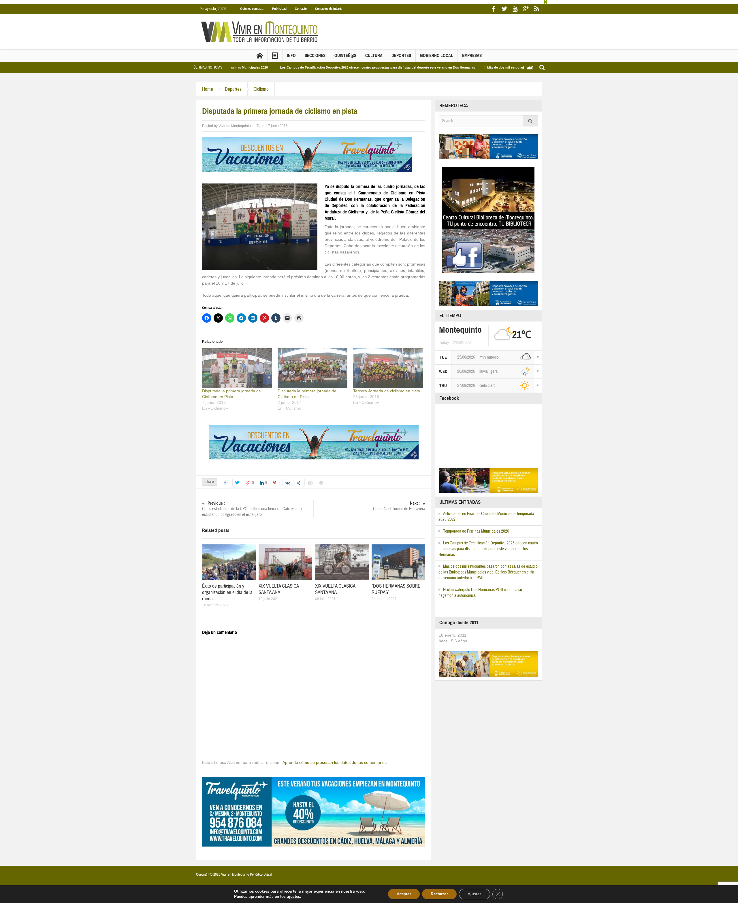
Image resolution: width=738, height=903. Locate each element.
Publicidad (279, 5)
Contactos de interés (328, 5)
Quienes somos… (252, 5)
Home (207, 85)
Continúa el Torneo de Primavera (399, 502)
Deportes (401, 51)
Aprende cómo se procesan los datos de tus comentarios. (335, 758)
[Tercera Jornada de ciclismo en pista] (388, 364)
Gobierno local (436, 51)
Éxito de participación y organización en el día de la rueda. (227, 588)
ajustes (293, 896)
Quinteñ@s (345, 51)
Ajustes (474, 894)
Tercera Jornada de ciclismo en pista (386, 387)
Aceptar (404, 894)
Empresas (472, 51)
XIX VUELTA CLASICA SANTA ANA (279, 585)
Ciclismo (261, 85)
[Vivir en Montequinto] (260, 27)
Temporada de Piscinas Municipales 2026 (476, 527)
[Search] (530, 117)
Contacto (301, 5)
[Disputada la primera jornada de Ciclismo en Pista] (237, 364)
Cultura (374, 51)
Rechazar (439, 894)
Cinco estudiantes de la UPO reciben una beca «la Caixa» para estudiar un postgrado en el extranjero (252, 505)
